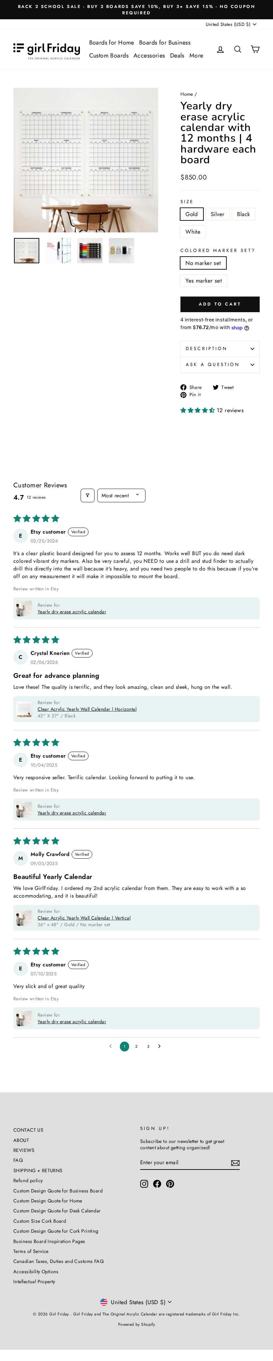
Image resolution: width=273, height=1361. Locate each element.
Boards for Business (164, 42)
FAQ (18, 1160)
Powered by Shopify (136, 1324)
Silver (218, 214)
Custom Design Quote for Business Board (58, 1190)
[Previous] (23, 160)
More (196, 55)
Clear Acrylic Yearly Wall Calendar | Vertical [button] (84, 918)
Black (243, 214)
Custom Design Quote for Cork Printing (56, 1231)
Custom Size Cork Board (39, 1221)
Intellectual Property (34, 1281)
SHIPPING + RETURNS (38, 1170)
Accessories (149, 55)
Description (207, 348)
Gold (191, 214)
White (192, 232)
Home (186, 94)
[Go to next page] (161, 1046)
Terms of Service (31, 1251)
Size (187, 202)
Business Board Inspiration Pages (49, 1241)
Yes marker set (203, 281)
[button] (198, 410)
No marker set (203, 263)
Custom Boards (109, 55)
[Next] (148, 160)
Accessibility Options (36, 1271)
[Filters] (88, 495)
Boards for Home (111, 42)
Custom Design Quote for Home (47, 1200)
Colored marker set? (218, 251)
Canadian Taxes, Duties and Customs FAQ (58, 1261)
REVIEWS (23, 1150)
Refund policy (28, 1180)
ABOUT (21, 1140)
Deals (177, 55)
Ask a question (213, 364)
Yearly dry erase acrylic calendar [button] (72, 611)
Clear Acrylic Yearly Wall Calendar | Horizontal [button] (87, 709)
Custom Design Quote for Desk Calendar (57, 1210)
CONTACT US (28, 1130)
